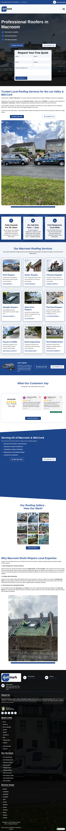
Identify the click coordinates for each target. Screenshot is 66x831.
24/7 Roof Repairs (7, 757)
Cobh (4, 799)
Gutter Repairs (6, 765)
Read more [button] (25, 408)
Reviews (5, 729)
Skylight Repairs (7, 767)
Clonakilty (5, 796)
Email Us (5, 748)
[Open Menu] (64, 9)
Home (4, 721)
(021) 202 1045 (7, 746)
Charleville (5, 794)
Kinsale (5, 807)
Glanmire (5, 804)
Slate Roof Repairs (8, 762)
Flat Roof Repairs (7, 772)
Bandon (5, 789)
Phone (36, 56)
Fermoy (5, 802)
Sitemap (5, 742)
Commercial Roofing (8, 778)
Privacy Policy (6, 740)
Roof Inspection (7, 727)
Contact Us (6, 734)
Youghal (5, 817)
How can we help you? (21, 68)
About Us (5, 724)
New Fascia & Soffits (8, 775)
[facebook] (2, 713)
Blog (4, 737)
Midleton (5, 815)
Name (17, 56)
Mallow (5, 812)
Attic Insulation (6, 780)
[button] (63, 403)
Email (17, 62)
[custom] (6, 713)
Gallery (5, 732)
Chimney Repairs (7, 770)
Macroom (5, 809)
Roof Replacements (8, 759)
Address (36, 62)
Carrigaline (6, 791)
